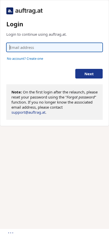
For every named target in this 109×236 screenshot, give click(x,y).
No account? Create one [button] (25, 58)
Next (89, 73)
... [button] (11, 231)
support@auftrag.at (28, 112)
